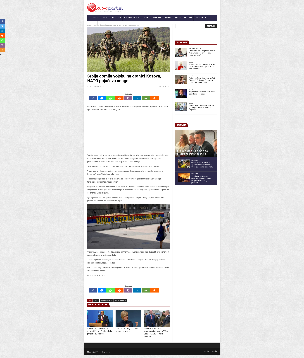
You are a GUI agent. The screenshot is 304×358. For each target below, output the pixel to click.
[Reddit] (119, 98)
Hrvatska (116, 18)
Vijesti (96, 18)
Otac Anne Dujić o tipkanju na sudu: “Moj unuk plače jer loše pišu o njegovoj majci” (202, 53)
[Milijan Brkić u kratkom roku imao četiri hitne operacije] (181, 93)
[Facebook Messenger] (102, 98)
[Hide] (1, 54)
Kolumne (157, 18)
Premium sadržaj (132, 18)
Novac (178, 18)
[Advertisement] (128, 132)
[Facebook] (93, 98)
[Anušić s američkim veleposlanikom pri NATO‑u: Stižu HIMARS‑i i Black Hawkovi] (157, 318)
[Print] (154, 98)
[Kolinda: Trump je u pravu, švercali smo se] (128, 318)
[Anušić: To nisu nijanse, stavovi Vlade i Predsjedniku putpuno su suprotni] (100, 318)
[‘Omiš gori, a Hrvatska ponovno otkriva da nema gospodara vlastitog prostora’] (184, 177)
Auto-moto (200, 18)
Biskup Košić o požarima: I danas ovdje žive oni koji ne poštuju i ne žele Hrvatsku (202, 66)
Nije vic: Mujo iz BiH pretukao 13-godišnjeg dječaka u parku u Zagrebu (201, 107)
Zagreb (168, 18)
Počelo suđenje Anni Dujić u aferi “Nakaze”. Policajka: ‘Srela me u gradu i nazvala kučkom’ (202, 80)
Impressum (106, 352)
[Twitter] (2, 26)
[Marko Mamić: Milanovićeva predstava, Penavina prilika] (196, 143)
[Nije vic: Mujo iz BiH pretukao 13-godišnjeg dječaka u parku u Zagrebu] (181, 106)
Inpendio (213, 351)
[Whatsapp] (110, 98)
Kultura (188, 18)
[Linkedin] (137, 98)
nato (96, 300)
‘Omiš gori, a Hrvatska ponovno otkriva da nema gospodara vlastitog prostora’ (201, 179)
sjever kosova (106, 300)
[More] (2, 50)
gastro (92, 23)
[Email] (146, 98)
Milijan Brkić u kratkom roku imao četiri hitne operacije (202, 93)
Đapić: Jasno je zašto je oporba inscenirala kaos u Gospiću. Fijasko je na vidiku (202, 165)
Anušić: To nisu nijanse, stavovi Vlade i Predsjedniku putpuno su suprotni (99, 331)
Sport (147, 18)
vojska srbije (120, 300)
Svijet (106, 18)
